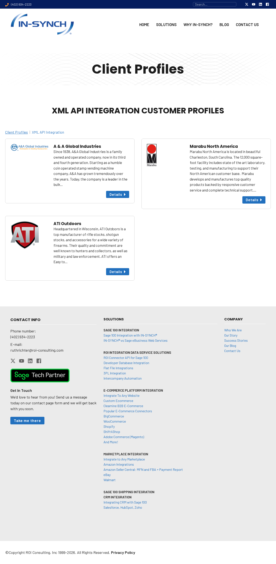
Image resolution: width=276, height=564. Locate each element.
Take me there (27, 420)
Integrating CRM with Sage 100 (125, 502)
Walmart (110, 480)
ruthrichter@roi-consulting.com (36, 350)
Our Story (230, 335)
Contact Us (232, 351)
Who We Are (233, 330)
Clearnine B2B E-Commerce (123, 406)
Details (116, 194)
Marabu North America (214, 146)
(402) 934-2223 (22, 336)
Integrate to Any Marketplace (124, 459)
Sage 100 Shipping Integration (129, 492)
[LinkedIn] (260, 4)
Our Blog (230, 345)
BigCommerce (114, 416)
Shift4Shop (112, 432)
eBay (107, 475)
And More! (111, 442)
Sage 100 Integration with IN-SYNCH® (130, 335)
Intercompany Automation (123, 378)
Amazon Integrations (119, 464)
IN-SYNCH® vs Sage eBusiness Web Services (136, 340)
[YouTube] (253, 4)
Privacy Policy (123, 552)
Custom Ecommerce (118, 401)
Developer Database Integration (126, 363)
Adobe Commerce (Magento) (124, 437)
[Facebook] (267, 4)
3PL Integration (115, 373)
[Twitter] (246, 4)
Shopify (109, 426)
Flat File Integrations (118, 368)
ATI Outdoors (67, 224)
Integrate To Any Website (122, 395)
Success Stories (236, 340)
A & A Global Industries (77, 146)
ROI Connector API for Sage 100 (126, 357)
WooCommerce (115, 421)
